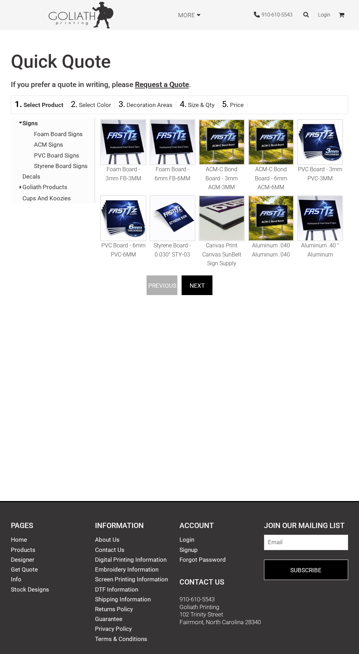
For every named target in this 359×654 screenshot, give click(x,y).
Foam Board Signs (58, 134)
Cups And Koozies (46, 198)
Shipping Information (123, 599)
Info (16, 579)
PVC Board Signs (56, 155)
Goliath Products (44, 187)
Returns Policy (114, 609)
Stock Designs (30, 589)
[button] (123, 156)
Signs (30, 123)
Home (19, 539)
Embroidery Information (126, 569)
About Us (107, 539)
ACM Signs (48, 144)
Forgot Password (203, 559)
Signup (189, 549)
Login (324, 15)
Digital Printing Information (131, 559)
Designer (22, 559)
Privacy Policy (113, 628)
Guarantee (108, 618)
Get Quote (24, 569)
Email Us (191, 630)
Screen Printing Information (131, 579)
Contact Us (109, 549)
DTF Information (116, 589)
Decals (31, 176)
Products (23, 549)
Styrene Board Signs (61, 165)
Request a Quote (162, 84)
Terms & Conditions (121, 638)
